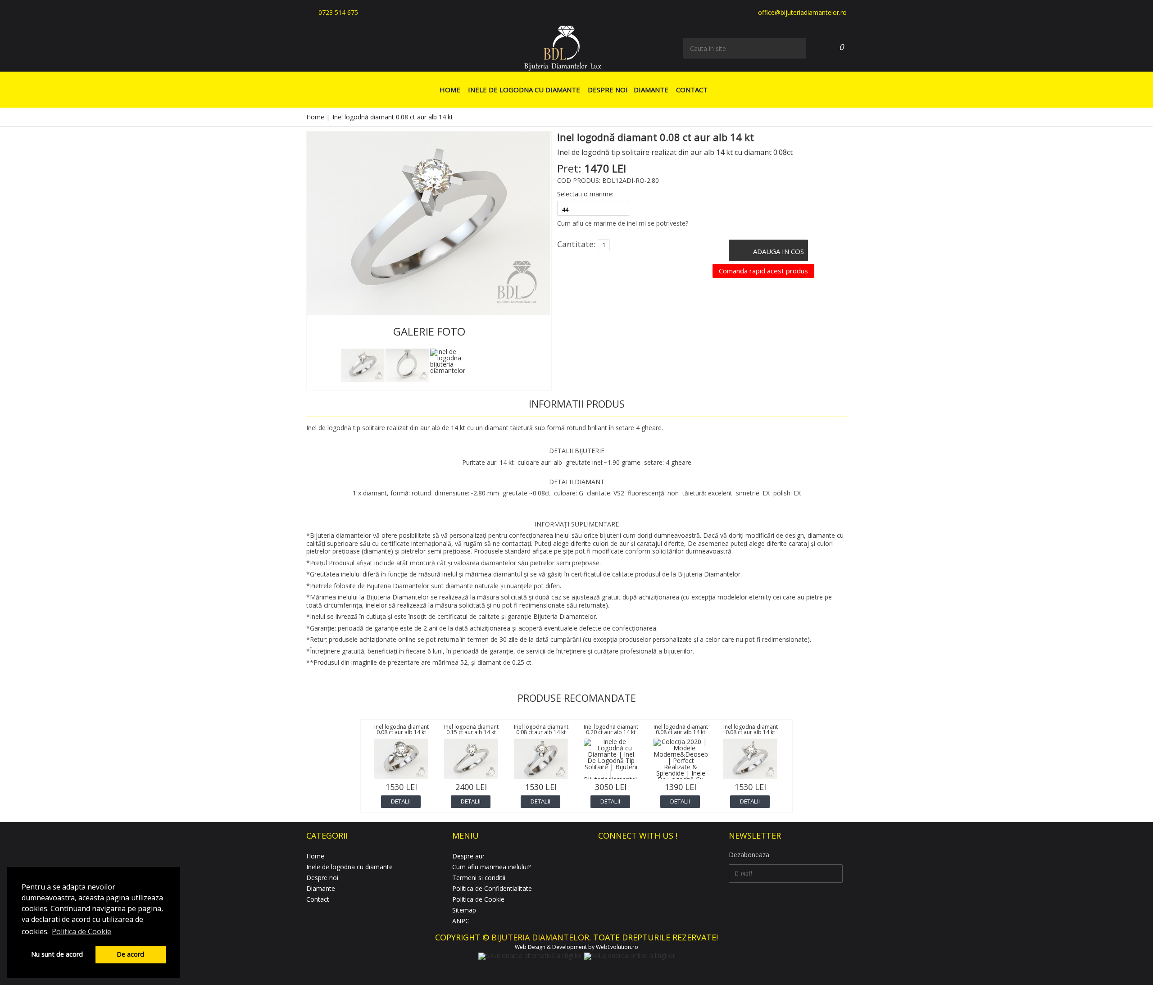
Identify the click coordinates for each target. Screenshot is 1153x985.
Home (450, 89)
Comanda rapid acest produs (763, 270)
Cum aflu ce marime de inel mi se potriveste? (622, 223)
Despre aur (468, 856)
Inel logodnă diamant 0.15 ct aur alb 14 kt (471, 729)
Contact (692, 89)
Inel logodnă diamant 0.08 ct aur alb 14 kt (401, 729)
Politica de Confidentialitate (492, 888)
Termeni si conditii (478, 877)
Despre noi (608, 89)
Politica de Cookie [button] (81, 931)
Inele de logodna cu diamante (524, 89)
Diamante (651, 89)
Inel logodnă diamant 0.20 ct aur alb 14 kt (611, 729)
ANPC (460, 921)
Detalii (401, 801)
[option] (363, 365)
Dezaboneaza (749, 854)
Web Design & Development (551, 947)
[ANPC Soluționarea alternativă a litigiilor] (530, 955)
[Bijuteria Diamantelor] (562, 47)
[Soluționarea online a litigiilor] (629, 955)
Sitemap (464, 910)
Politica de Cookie (478, 899)
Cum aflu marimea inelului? (491, 866)
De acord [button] (130, 954)
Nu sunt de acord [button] (57, 954)
